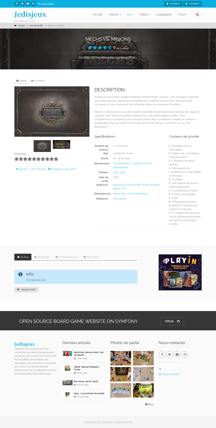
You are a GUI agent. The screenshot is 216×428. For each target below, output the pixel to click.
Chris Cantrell (133, 184)
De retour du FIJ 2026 (86, 381)
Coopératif (137, 163)
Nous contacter (47, 4)
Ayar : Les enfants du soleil (89, 393)
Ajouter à (24, 169)
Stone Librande (150, 184)
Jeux (129, 14)
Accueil (97, 14)
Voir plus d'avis (28, 289)
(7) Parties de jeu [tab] (68, 257)
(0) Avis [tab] (24, 257)
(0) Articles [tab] (43, 257)
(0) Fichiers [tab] (93, 257)
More (151, 404)
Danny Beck (120, 193)
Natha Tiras (119, 188)
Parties (144, 14)
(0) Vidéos (39, 81)
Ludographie (163, 14)
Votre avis (40, 169)
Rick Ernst (118, 184)
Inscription (175, 3)
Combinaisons (121, 163)
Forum (182, 14)
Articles (113, 14)
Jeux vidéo (119, 172)
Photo (23, 81)
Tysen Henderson (138, 193)
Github (169, 321)
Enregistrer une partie (63, 169)
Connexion (193, 3)
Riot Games (119, 198)
